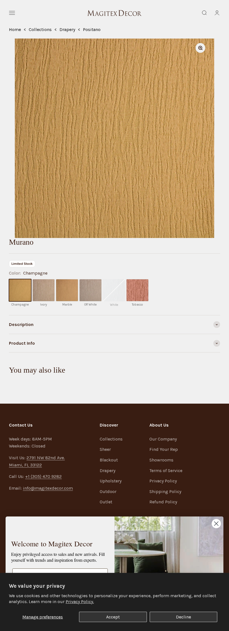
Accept (113, 617)
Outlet (106, 501)
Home (15, 29)
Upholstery (110, 481)
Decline (183, 617)
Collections (40, 29)
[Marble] (67, 290)
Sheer (105, 449)
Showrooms (161, 460)
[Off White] (90, 290)
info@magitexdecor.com (48, 488)
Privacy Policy (163, 481)
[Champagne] (20, 290)
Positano (92, 29)
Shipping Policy (165, 491)
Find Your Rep (163, 449)
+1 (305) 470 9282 (43, 476)
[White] (114, 290)
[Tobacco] (137, 290)
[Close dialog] (216, 523)
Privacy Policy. (80, 601)
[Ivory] (43, 290)
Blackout (109, 460)
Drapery (67, 29)
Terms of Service (165, 470)
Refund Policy (163, 501)
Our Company (163, 439)
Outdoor (108, 491)
